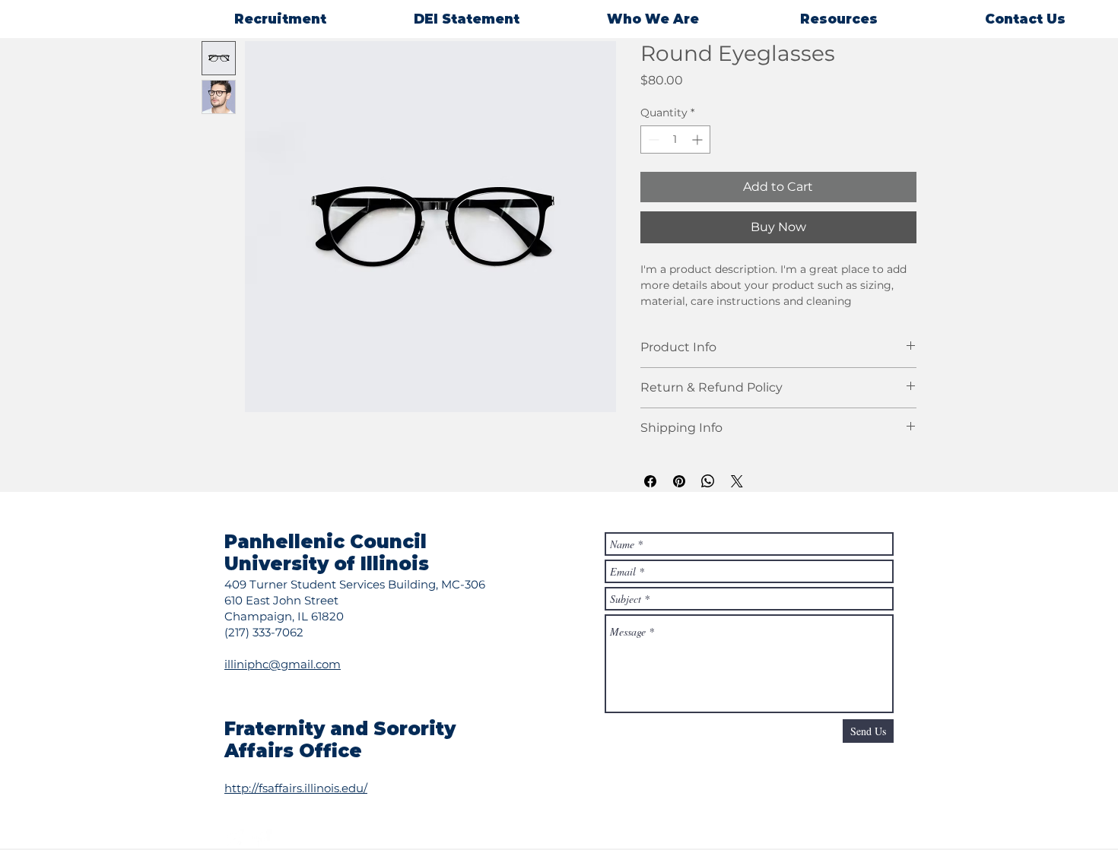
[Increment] (698, 139)
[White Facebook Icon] (262, 838)
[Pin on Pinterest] (679, 481)
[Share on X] (737, 481)
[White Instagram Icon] (234, 838)
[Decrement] (652, 139)
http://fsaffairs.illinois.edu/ (295, 788)
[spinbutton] (675, 139)
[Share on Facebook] (650, 481)
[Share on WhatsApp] (708, 481)
